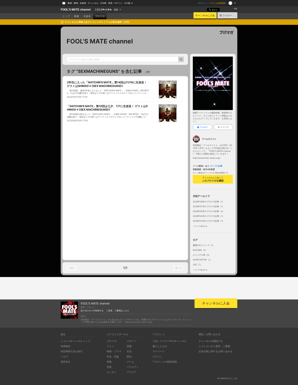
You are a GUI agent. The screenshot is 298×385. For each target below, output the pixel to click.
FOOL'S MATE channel (76, 9)
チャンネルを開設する (211, 340)
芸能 (129, 346)
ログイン (202, 3)
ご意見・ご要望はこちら (117, 311)
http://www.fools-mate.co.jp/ (206, 158)
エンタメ (111, 372)
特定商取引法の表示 (71, 351)
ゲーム (130, 361)
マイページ (159, 351)
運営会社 (65, 361)
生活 (129, 351)
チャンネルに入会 (205, 15)
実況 (110, 3)
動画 (70, 3)
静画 (76, 3)
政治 (129, 356)
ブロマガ (100, 16)
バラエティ (133, 366)
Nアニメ (118, 3)
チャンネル (93, 3)
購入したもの (160, 346)
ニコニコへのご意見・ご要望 (214, 346)
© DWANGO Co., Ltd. (227, 378)
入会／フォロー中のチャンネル (169, 340)
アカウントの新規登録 (165, 361)
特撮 (109, 361)
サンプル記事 (216, 166)
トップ (66, 16)
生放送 (83, 3)
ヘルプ (64, 356)
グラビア (131, 372)
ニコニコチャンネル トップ (75, 340)
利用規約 (65, 346)
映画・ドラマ (114, 351)
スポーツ (131, 340)
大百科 (103, 3)
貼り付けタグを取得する (92, 311)
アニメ (110, 346)
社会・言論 (113, 356)
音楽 (116, 9)
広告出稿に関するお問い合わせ (215, 351)
